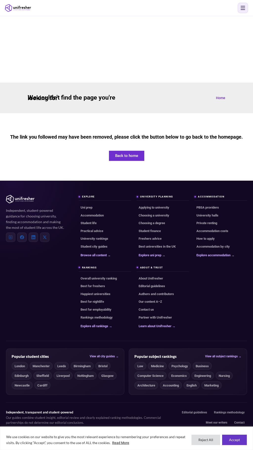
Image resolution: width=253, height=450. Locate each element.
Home (220, 98)
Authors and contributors (156, 294)
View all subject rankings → (223, 356)
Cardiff (42, 385)
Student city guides (94, 246)
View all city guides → (104, 356)
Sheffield (42, 376)
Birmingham (82, 366)
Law (140, 366)
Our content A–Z (150, 301)
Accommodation (92, 215)
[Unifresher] (18, 8)
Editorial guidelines (152, 286)
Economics (179, 376)
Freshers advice (150, 238)
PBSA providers (207, 207)
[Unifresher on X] (44, 237)
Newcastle (22, 385)
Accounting (171, 385)
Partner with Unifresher (155, 317)
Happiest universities (95, 294)
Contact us (146, 309)
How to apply (205, 238)
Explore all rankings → (96, 326)
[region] (126, 438)
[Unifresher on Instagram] (10, 237)
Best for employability (96, 309)
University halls (207, 215)
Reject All (205, 440)
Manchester (41, 366)
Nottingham (85, 376)
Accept (234, 440)
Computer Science (150, 376)
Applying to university (154, 207)
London (20, 366)
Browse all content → (96, 255)
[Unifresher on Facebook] (22, 237)
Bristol (102, 366)
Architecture (146, 385)
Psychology (179, 366)
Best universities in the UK (157, 246)
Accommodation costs (212, 231)
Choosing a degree (152, 223)
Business (202, 366)
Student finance (150, 231)
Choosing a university (154, 215)
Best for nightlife (92, 301)
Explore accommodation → (215, 255)
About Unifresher (151, 278)
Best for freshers (93, 286)
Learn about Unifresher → (157, 326)
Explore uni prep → (152, 255)
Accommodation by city (213, 246)
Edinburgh (22, 376)
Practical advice (92, 231)
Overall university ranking (99, 278)
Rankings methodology (97, 317)
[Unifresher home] (20, 199)
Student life (89, 223)
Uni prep (86, 207)
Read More (120, 443)
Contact (239, 422)
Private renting (206, 223)
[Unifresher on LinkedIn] (33, 237)
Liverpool (63, 376)
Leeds (61, 366)
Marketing (211, 385)
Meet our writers (216, 422)
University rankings (94, 238)
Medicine (157, 366)
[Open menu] (243, 8)
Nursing (224, 376)
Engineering (202, 376)
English (192, 385)
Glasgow (107, 376)
